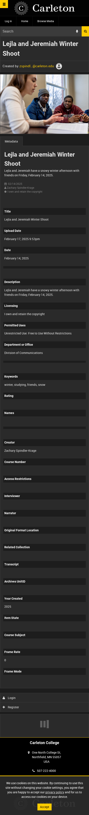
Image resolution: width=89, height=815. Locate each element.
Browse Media (45, 21)
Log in (8, 21)
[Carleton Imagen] (44, 8)
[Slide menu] (4, 4)
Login (11, 698)
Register (13, 707)
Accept (44, 807)
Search (85, 31)
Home (24, 21)
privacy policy (54, 792)
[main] (44, 386)
